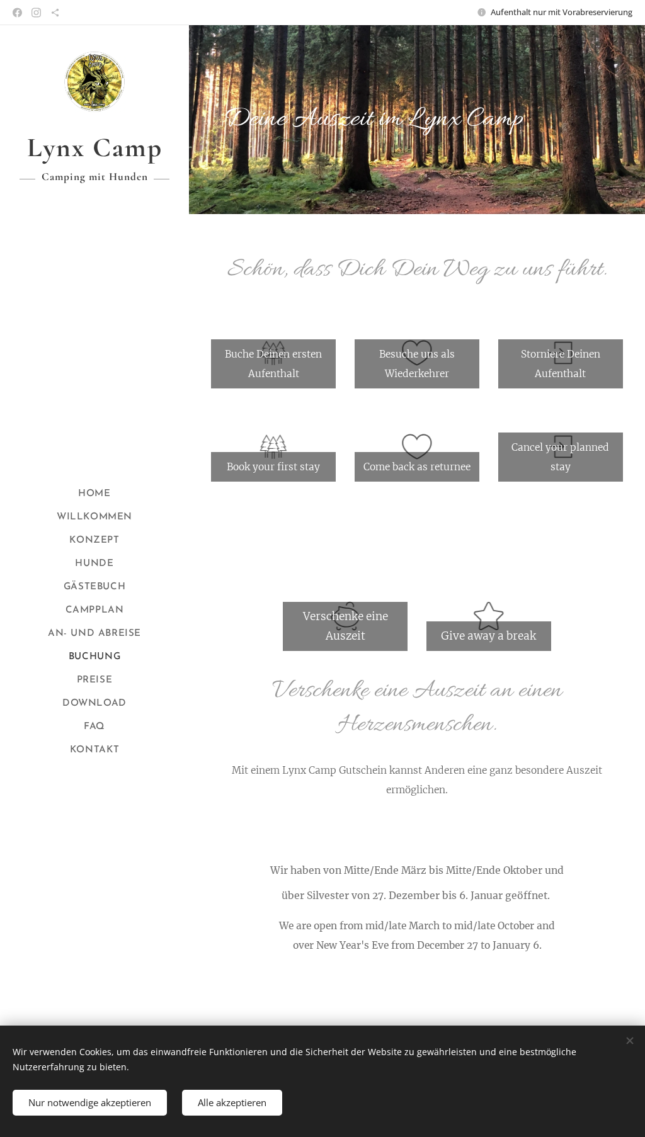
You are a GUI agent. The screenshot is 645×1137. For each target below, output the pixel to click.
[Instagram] (36, 12)
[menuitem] (94, 494)
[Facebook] (17, 12)
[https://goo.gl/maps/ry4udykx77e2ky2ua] (55, 12)
